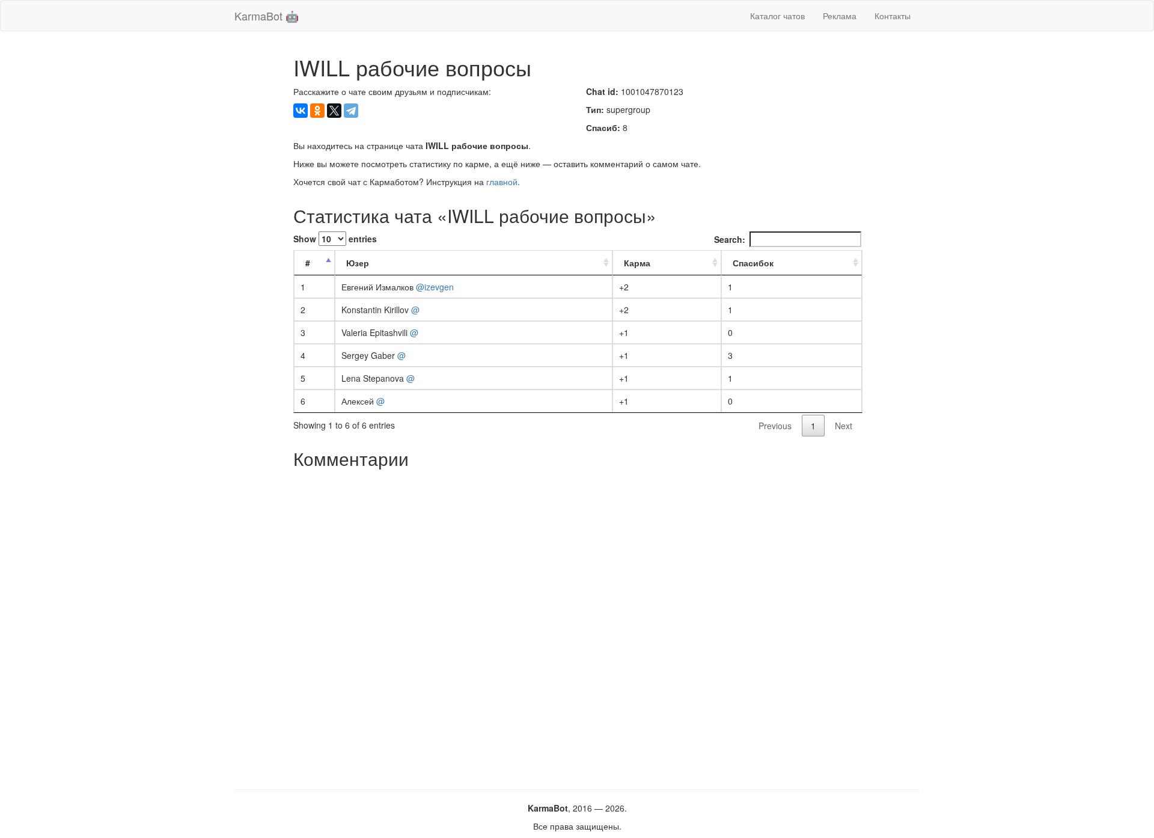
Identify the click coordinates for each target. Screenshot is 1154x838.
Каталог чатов (777, 16)
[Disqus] (577, 624)
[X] (334, 110)
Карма (637, 263)
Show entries (335, 239)
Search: (729, 239)
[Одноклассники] (317, 110)
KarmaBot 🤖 (266, 15)
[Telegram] (351, 110)
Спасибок (753, 263)
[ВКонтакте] (300, 110)
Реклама (839, 16)
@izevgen (435, 287)
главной (501, 182)
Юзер (357, 263)
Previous (775, 426)
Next (843, 426)
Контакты (893, 16)
